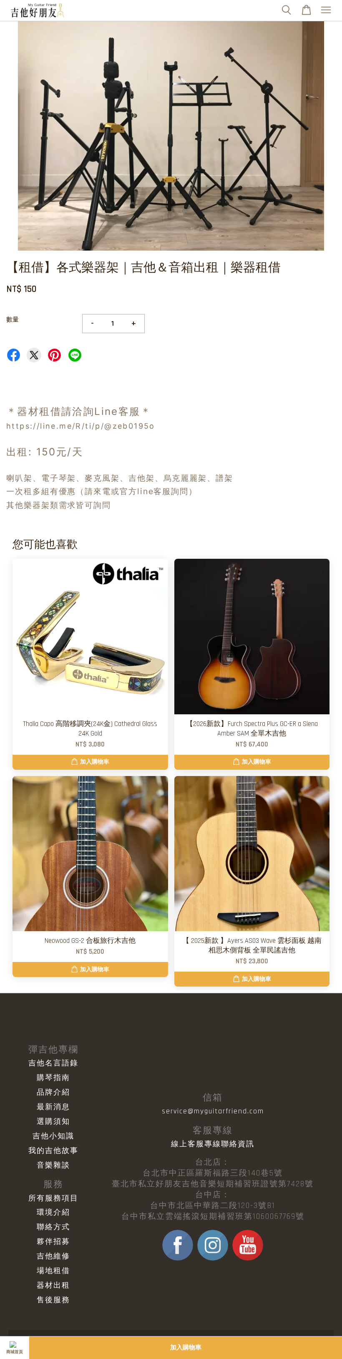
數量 (12, 320)
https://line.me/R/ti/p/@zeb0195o (80, 426)
